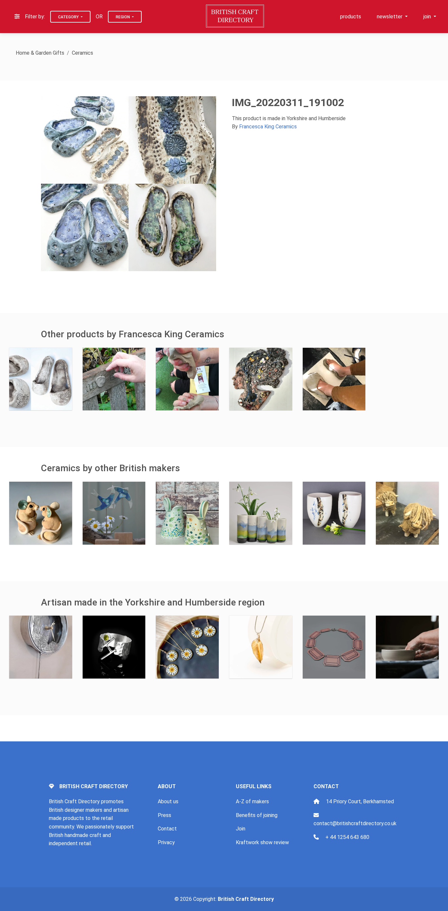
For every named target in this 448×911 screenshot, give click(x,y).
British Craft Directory (246, 899)
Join (240, 829)
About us (168, 801)
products (350, 16)
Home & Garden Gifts (40, 53)
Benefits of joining (256, 815)
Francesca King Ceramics (268, 126)
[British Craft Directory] (235, 16)
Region (123, 17)
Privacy (166, 842)
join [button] (427, 16)
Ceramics (82, 53)
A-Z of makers (252, 801)
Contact (167, 829)
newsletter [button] (390, 16)
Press (164, 815)
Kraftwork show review (262, 842)
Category (69, 17)
